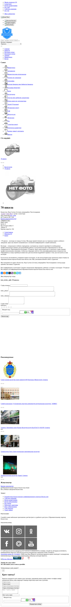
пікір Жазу (9, 214)
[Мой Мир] (7, 273)
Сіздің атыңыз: (5, 285)
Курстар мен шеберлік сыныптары (18, 97)
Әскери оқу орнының (14, 77)
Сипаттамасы (8, 232)
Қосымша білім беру (13, 87)
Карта (6, 235)
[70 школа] (20, 203)
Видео (6, 59)
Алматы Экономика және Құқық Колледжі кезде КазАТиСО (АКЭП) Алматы (25, 427)
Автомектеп (11, 71)
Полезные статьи (9, 54)
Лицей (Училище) (13, 104)
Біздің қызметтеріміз (10, 500)
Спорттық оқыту (12, 124)
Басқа (9, 91)
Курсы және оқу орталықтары (16, 101)
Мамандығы (8, 57)
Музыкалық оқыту (13, 108)
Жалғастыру (4, 316)
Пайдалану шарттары (11, 505)
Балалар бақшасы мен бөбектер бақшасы (20, 84)
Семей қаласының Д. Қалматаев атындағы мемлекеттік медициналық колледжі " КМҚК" (29, 403)
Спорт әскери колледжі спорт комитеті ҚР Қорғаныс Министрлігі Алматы (24, 380)
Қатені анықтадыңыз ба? (8, 219)
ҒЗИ (8, 111)
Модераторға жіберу (35, 604)
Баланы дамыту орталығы (15, 131)
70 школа (3, 159)
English (13, 22)
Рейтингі (3, 305)
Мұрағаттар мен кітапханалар (16, 74)
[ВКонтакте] (2, 273)
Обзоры (6, 55)
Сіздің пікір (4, 303)
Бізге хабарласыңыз (10, 506)
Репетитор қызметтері (14, 128)
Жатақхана (10, 118)
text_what (13, 215)
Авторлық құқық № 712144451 (10, 554)
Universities (10, 81)
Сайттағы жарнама (10, 498)
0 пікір (3, 214)
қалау (15, 214)
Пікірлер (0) (8, 234)
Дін (8, 121)
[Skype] (17, 273)
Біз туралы (7, 503)
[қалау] (3, 162)
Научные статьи (9, 52)
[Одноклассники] (4, 273)
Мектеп (9, 134)
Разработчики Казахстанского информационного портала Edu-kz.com (26, 496)
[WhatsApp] (15, 273)
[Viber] (12, 273)
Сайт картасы (8, 508)
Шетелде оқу (11, 114)
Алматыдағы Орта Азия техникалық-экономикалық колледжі (20, 451)
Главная (6, 49)
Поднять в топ (5, 220)
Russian (13, 20)
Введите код (6, 309)
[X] (10, 273)
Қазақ (11, 24)
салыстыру (21, 214)
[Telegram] (20, 273)
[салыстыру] (1, 162)
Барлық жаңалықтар (7, 486)
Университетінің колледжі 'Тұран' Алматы (14, 475)
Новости (7, 50)
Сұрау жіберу (8, 510)
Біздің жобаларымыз (10, 501)
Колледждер (11, 94)
